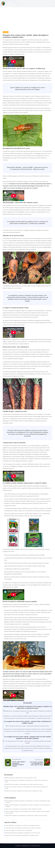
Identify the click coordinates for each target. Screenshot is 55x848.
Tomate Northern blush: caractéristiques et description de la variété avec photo (22, 832)
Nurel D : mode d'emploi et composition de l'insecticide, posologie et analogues (18, 764)
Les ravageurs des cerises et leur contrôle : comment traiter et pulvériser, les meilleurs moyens (27, 722)
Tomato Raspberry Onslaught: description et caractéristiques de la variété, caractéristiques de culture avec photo (27, 801)
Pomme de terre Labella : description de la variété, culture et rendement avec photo (23, 790)
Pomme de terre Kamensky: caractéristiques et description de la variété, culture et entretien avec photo (26, 781)
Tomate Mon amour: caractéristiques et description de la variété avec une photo (23, 827)
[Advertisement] (27, 18)
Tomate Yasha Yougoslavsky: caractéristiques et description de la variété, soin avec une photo (26, 815)
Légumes (6, 32)
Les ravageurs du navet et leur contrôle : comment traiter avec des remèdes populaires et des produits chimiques (27, 737)
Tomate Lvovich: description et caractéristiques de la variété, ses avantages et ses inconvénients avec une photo (27, 805)
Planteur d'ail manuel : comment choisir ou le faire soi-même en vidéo (21, 777)
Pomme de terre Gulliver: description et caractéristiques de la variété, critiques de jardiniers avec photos (26, 787)
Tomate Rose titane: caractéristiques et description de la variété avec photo (22, 835)
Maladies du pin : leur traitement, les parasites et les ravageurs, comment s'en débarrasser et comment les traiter (27, 707)
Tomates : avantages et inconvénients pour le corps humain (18, 830)
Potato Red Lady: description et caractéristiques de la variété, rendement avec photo (24, 784)
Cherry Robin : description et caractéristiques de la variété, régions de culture (36, 763)
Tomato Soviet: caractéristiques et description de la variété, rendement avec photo (23, 809)
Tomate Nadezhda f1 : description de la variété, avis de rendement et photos (22, 825)
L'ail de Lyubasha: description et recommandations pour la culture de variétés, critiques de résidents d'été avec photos (27, 812)
